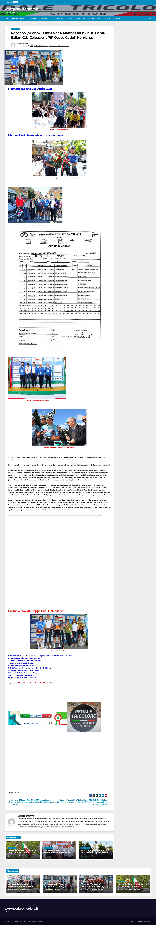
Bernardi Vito (23, 43)
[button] (150, 19)
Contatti (133, 921)
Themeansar (39, 921)
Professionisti (18, 18)
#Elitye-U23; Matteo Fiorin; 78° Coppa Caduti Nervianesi (49, 46)
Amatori (108, 18)
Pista (118, 18)
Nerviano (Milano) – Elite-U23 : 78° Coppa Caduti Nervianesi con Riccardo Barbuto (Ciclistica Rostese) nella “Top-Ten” (35, 802)
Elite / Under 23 (15, 29)
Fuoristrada (94, 18)
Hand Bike (81, 18)
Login (149, 921)
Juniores (44, 18)
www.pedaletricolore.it (21, 9)
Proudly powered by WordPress (14, 921)
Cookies (139, 921)
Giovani (33, 18)
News (145, 921)
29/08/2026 (87, 890)
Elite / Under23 (58, 18)
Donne (70, 18)
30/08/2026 (13, 890)
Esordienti (48, 881)
